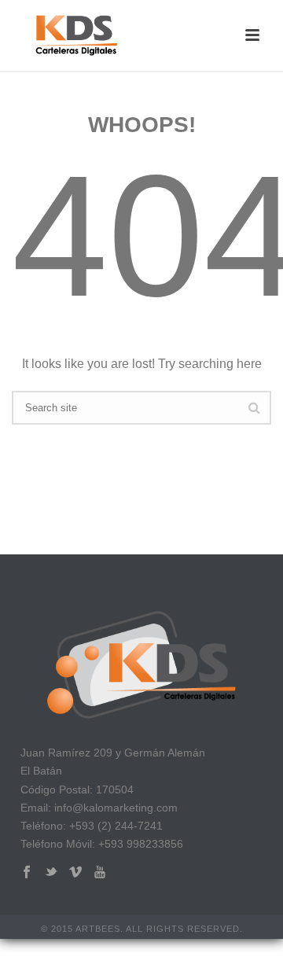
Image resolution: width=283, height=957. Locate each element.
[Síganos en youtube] (100, 872)
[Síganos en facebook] (26, 872)
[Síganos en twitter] (51, 872)
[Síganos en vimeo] (75, 872)
